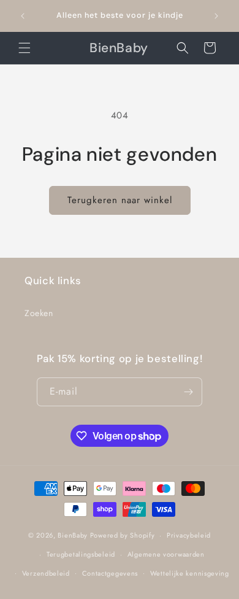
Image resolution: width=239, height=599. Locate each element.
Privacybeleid (189, 535)
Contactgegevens (110, 573)
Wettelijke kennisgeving (189, 573)
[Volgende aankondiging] (216, 15)
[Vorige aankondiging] (22, 15)
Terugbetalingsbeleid (81, 554)
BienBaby (73, 535)
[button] (24, 47)
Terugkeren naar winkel (119, 200)
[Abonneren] (188, 391)
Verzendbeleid (46, 573)
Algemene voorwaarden (166, 554)
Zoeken (39, 313)
